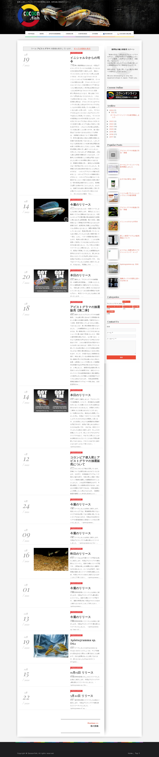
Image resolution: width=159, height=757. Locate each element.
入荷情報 (110, 311)
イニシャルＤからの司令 (85, 59)
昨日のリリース (80, 553)
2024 (111, 110)
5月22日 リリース (81, 695)
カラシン (126, 301)
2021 (111, 126)
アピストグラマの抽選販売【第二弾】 (85, 308)
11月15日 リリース (82, 672)
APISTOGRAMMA (55, 34)
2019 (111, 132)
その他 (136, 306)
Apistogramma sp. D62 (83, 641)
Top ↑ (137, 753)
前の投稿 (94, 726)
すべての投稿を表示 (82, 48)
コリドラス (128, 306)
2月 (112, 112)
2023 (111, 121)
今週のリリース (80, 204)
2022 (111, 124)
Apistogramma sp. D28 (129, 264)
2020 (111, 129)
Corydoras (82, 34)
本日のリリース (80, 275)
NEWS (42, 34)
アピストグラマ (76, 52)
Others (95, 34)
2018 (111, 134)
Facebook (108, 34)
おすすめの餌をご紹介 (128, 179)
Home (130, 753)
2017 (111, 137)
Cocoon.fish (32, 753)
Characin (69, 34)
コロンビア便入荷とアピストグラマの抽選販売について (85, 460)
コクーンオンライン (114, 306)
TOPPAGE (31, 34)
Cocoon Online (125, 34)
